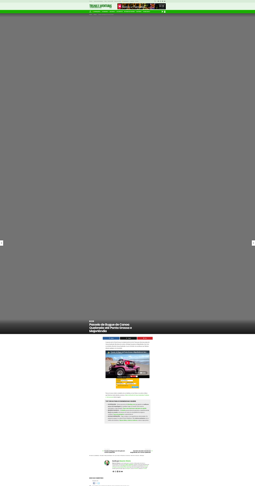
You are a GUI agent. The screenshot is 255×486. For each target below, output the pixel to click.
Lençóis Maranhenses (121, 467)
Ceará (102, 455)
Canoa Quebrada (94, 455)
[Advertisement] (127, 436)
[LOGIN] (165, 11)
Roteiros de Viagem (129, 11)
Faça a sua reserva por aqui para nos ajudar (134, 408)
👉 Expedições (125, 1)
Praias (142, 455)
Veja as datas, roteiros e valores (128, 420)
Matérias (138, 11)
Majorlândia (108, 455)
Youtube (145, 468)
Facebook (136, 468)
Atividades (105, 11)
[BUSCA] (155, 1)
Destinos (112, 11)
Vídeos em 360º (117, 1)
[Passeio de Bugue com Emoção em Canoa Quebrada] (1, 243)
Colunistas (119, 11)
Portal (90, 1)
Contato (136, 1)
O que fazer (116, 455)
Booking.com (131, 404)
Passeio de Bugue (125, 455)
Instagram (128, 468)
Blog (106, 1)
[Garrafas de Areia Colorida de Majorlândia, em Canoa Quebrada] (253, 243)
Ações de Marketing (98, 1)
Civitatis (123, 410)
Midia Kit (132, 1)
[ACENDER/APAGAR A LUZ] (162, 11)
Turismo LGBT (110, 1)
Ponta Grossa (135, 455)
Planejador (146, 11)
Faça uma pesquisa (118, 414)
